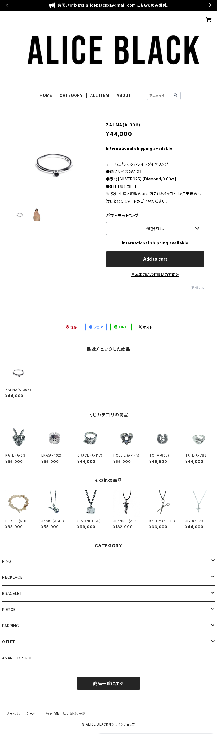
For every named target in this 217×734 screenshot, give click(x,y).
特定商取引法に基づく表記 (66, 714)
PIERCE (9, 609)
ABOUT (123, 95)
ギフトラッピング (122, 215)
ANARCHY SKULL (18, 658)
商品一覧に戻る (108, 683)
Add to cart (155, 259)
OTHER (9, 642)
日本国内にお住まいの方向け (155, 274)
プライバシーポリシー (22, 714)
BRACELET (12, 593)
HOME (46, 95)
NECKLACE (12, 577)
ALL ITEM (99, 95)
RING (6, 561)
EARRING (10, 625)
